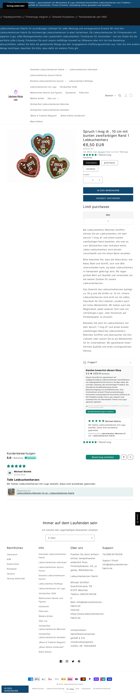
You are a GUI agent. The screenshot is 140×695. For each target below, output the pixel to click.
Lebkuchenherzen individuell (52, 562)
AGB (9, 559)
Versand (101, 152)
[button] (48, 69)
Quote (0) (137, 519)
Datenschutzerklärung (55, 689)
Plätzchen (43, 611)
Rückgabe (12, 569)
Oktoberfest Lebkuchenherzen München (52, 627)
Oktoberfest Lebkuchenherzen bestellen (52, 635)
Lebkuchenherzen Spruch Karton (51, 569)
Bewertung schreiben (103, 457)
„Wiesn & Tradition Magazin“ (52, 642)
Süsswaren (44, 606)
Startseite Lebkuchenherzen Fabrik (52, 556)
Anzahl (86, 174)
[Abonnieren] (91, 538)
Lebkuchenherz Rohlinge (51, 583)
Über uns (43, 621)
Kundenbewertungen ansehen (101, 411)
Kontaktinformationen (101, 689)
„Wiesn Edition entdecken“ (51, 647)
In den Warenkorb (11, 689)
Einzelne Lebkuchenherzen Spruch (52, 577)
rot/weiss (90, 169)
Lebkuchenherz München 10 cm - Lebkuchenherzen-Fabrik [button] (45, 493)
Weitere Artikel (46, 616)
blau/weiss (91, 163)
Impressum (12, 554)
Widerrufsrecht (38, 689)
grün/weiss (109, 163)
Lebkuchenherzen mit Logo (52, 588)
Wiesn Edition (45, 652)
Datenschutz (13, 564)
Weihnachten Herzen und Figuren (51, 600)
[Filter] (124, 457)
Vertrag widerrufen (16, 578)
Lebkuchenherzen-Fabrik (73, 684)
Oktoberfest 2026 (47, 593)
